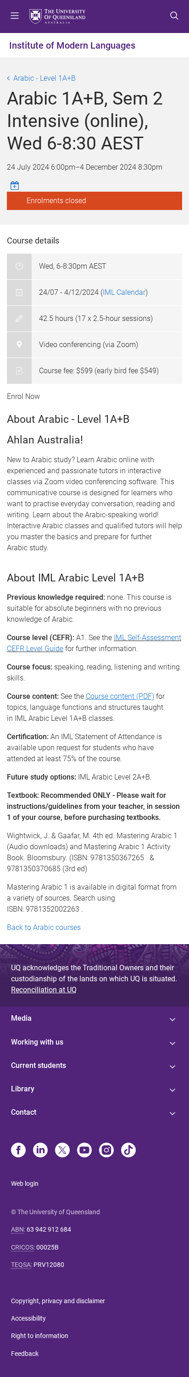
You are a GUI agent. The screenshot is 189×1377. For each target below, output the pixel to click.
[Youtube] (84, 1151)
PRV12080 (48, 1264)
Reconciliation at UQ (44, 989)
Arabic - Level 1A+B (44, 78)
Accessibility (28, 1318)
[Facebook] (18, 1151)
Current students (38, 1065)
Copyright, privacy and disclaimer (58, 1301)
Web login (25, 1183)
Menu (14, 16)
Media (21, 1018)
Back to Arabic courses (44, 927)
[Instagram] (106, 1151)
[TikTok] (128, 1151)
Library (22, 1088)
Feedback (25, 1353)
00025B (47, 1247)
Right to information (39, 1335)
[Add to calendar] (16, 185)
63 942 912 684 (49, 1229)
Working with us (37, 1042)
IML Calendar (124, 292)
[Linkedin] (40, 1151)
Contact (23, 1112)
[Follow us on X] (62, 1151)
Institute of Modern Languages (72, 45)
